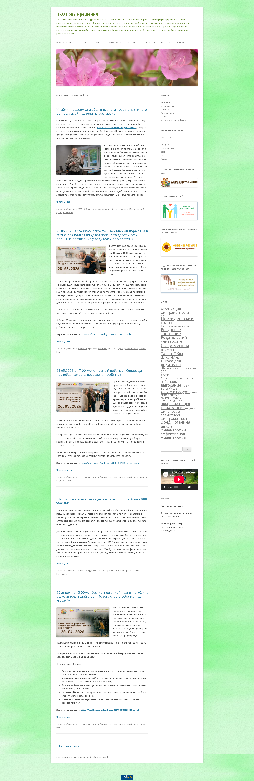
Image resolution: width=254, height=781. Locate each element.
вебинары (169, 381)
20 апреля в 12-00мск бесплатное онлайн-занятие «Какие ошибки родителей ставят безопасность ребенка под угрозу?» (102, 596)
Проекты (132, 42)
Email (163, 155)
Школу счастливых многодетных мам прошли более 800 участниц (101, 501)
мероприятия (170, 395)
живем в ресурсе (175, 391)
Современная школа (175, 347)
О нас (83, 42)
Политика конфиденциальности (70, 757)
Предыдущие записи (67, 746)
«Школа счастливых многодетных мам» (116, 127)
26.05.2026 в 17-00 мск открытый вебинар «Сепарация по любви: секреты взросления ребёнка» (100, 372)
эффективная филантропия (173, 435)
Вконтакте (166, 137)
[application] (179, 479)
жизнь (193, 392)
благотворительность (177, 378)
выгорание (171, 385)
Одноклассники (168, 148)
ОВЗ (166, 315)
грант (186, 385)
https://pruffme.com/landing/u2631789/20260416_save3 (110, 709)
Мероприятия (115, 42)
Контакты (181, 42)
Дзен (163, 151)
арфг (165, 375)
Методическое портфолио (173, 120)
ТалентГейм (172, 353)
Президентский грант (128, 348)
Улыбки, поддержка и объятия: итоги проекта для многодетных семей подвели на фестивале (102, 111)
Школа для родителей (171, 362)
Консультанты (167, 113)
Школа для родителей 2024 (179, 370)
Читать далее (64, 201)
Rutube (164, 159)
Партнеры (165, 42)
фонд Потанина (175, 422)
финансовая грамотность (172, 413)
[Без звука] (189, 487)
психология (173, 407)
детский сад (169, 388)
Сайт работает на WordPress (99, 757)
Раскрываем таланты (175, 326)
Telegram (165, 144)
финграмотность (175, 418)
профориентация (175, 403)
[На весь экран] (194, 487)
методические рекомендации (171, 399)
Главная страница (65, 42)
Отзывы (115, 209)
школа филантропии (173, 428)
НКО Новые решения (77, 14)
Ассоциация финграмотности (175, 311)
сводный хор (191, 408)
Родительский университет (174, 339)
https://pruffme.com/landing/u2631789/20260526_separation (110, 463)
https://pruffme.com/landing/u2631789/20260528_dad (106, 334)
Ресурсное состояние (171, 331)
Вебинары (97, 42)
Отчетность (149, 42)
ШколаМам (68, 212)
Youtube (164, 141)
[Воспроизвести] (164, 487)
